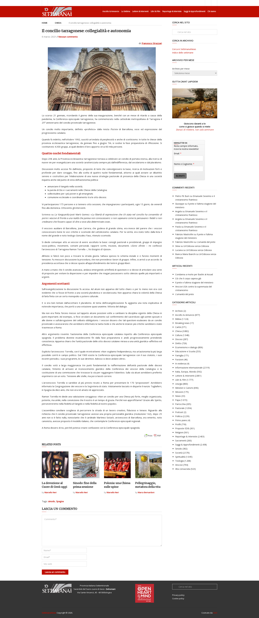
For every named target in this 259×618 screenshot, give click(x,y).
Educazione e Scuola (185, 351)
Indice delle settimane (182, 52)
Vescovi (179, 464)
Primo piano (181, 420)
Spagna (60, 501)
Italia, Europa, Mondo (185, 371)
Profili (178, 424)
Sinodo (178, 448)
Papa (177, 400)
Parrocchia (180, 404)
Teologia (179, 460)
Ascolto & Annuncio (111, 11)
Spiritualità (180, 456)
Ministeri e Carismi (184, 387)
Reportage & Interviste (172, 11)
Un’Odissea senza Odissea (196, 246)
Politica (178, 416)
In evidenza (180, 363)
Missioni (179, 391)
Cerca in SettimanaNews (184, 49)
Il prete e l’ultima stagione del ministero (194, 282)
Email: (177, 153)
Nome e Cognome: (184, 164)
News (178, 396)
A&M (215, 612)
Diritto (178, 343)
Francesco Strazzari (152, 43)
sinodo (51, 501)
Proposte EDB (182, 428)
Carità (178, 327)
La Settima (125, 11)
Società (178, 452)
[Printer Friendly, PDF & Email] (152, 437)
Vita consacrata (182, 468)
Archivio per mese (181, 68)
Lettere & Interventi (140, 11)
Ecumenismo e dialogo (186, 347)
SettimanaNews (49, 612)
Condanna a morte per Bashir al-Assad (194, 274)
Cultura (178, 335)
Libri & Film (155, 11)
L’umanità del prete (206, 242)
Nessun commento (68, 36)
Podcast (179, 412)
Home (44, 22)
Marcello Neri (51, 492)
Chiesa (58, 22)
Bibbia (178, 319)
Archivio (179, 310)
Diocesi (178, 339)
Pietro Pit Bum (182, 196)
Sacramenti (180, 440)
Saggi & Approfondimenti (194, 11)
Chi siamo (212, 11)
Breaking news (182, 323)
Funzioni (179, 359)
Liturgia (178, 383)
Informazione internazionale (188, 367)
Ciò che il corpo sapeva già (188, 278)
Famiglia (179, 355)
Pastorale (180, 408)
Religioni (179, 432)
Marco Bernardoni (146, 492)
